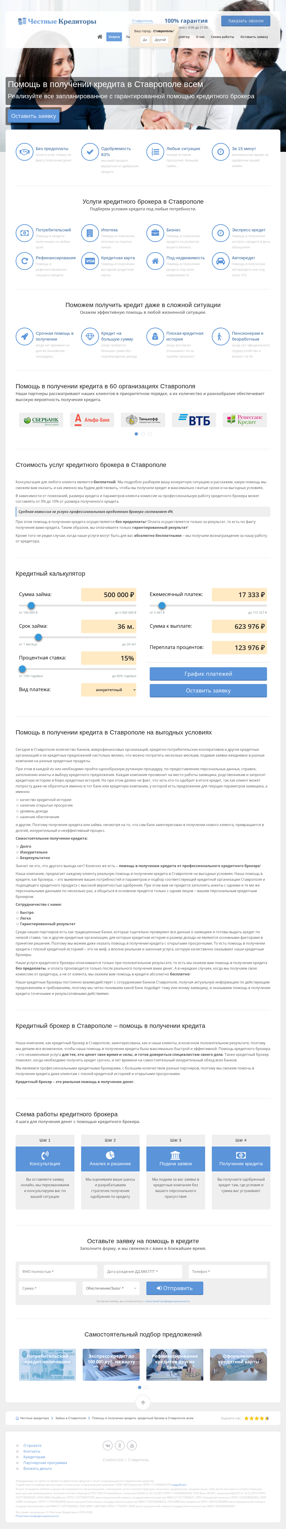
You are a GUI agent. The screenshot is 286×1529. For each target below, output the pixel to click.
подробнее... (180, 1485)
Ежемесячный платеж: (176, 594)
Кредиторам (34, 1456)
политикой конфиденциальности (167, 1301)
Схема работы (222, 37)
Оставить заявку (254, 37)
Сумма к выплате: (171, 625)
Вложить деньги (37, 1468)
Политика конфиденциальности (37, 1516)
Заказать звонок (246, 21)
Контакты (31, 1451)
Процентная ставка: (42, 657)
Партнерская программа (45, 1462)
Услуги (114, 37)
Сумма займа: (35, 594)
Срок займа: (33, 625)
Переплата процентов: (177, 647)
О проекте (32, 1445)
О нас (200, 37)
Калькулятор (179, 37)
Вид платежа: (35, 689)
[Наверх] (100, 36)
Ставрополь (142, 20)
